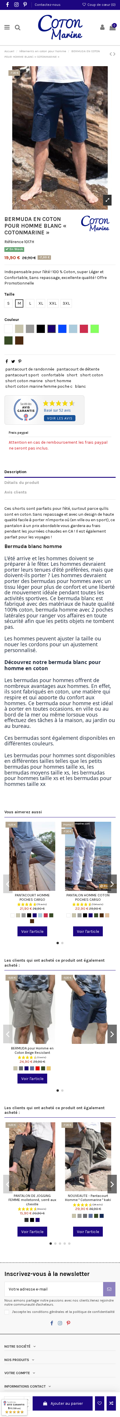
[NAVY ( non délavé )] (102, 1216)
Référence (13, 241)
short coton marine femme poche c (39, 386)
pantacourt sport (22, 375)
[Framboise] (46, 915)
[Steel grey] (21, 1068)
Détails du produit (21, 482)
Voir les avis (59, 418)
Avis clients (15, 492)
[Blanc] (12, 915)
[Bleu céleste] (40, 915)
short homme (58, 380)
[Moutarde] (49, 1068)
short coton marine (24, 380)
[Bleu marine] (35, 915)
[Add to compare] (111, 1403)
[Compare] (32, 889)
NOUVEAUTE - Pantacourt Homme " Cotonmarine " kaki (88, 1198)
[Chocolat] (32, 921)
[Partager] (7, 361)
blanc (80, 386)
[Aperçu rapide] (40, 889)
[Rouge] (38, 1068)
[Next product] (114, 53)
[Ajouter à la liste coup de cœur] (99, 1403)
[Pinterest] (19, 361)
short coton (91, 375)
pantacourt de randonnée (29, 369)
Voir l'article (32, 931)
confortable (52, 375)
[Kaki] (51, 915)
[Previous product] (111, 53)
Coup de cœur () (101, 5)
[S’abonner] (109, 1289)
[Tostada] (107, 915)
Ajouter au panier (67, 1403)
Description (15, 471)
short (72, 375)
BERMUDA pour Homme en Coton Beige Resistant (32, 1050)
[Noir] (29, 915)
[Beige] (18, 915)
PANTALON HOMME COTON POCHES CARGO (88, 897)
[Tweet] (13, 361)
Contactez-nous (48, 5)
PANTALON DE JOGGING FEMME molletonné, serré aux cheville (32, 1200)
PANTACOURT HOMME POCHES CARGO (32, 897)
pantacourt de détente (78, 369)
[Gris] (24, 915)
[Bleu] (32, 1068)
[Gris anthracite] (26, 1220)
